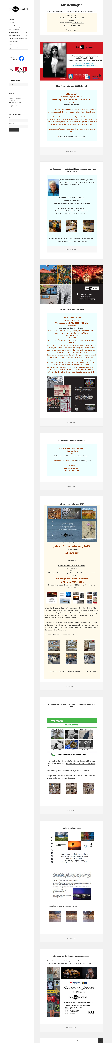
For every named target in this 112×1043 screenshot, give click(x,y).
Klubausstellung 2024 (83, 461)
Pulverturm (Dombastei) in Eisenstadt (71, 566)
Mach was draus (13, 42)
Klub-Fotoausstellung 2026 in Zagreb (71, 86)
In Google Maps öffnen (15, 102)
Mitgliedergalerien (14, 35)
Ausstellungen (13, 32)
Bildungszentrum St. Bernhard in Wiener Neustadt (71, 456)
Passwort (11, 123)
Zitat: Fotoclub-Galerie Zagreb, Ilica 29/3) (72, 136)
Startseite (11, 19)
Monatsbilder (16, 27)
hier (76, 906)
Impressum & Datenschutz (16, 48)
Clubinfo (11, 23)
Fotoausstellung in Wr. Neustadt (71, 440)
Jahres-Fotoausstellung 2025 (72, 504)
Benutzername (13, 118)
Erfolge (11, 45)
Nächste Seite (100, 1040)
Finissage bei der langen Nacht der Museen (71, 956)
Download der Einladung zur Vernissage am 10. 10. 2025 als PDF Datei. (71, 671)
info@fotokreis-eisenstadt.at (17, 106)
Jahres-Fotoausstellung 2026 (72, 309)
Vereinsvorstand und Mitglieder (18, 38)
